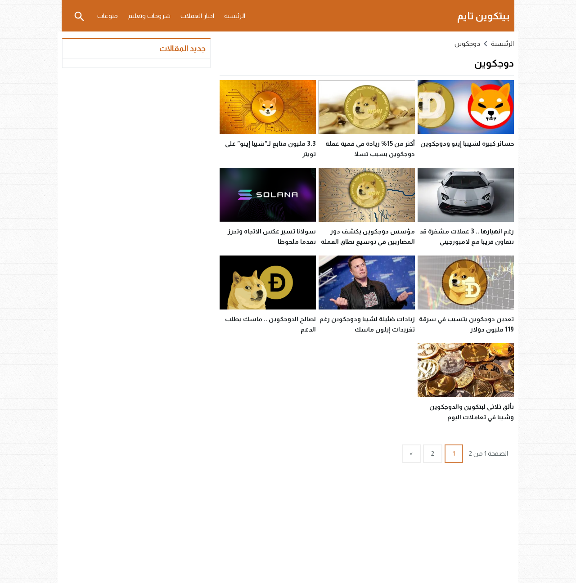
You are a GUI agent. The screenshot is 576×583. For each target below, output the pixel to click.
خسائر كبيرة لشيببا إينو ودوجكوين (467, 143)
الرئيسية (234, 15)
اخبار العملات (197, 15)
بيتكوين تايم (483, 16)
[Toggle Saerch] (79, 15)
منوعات (107, 15)
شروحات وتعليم (149, 15)
